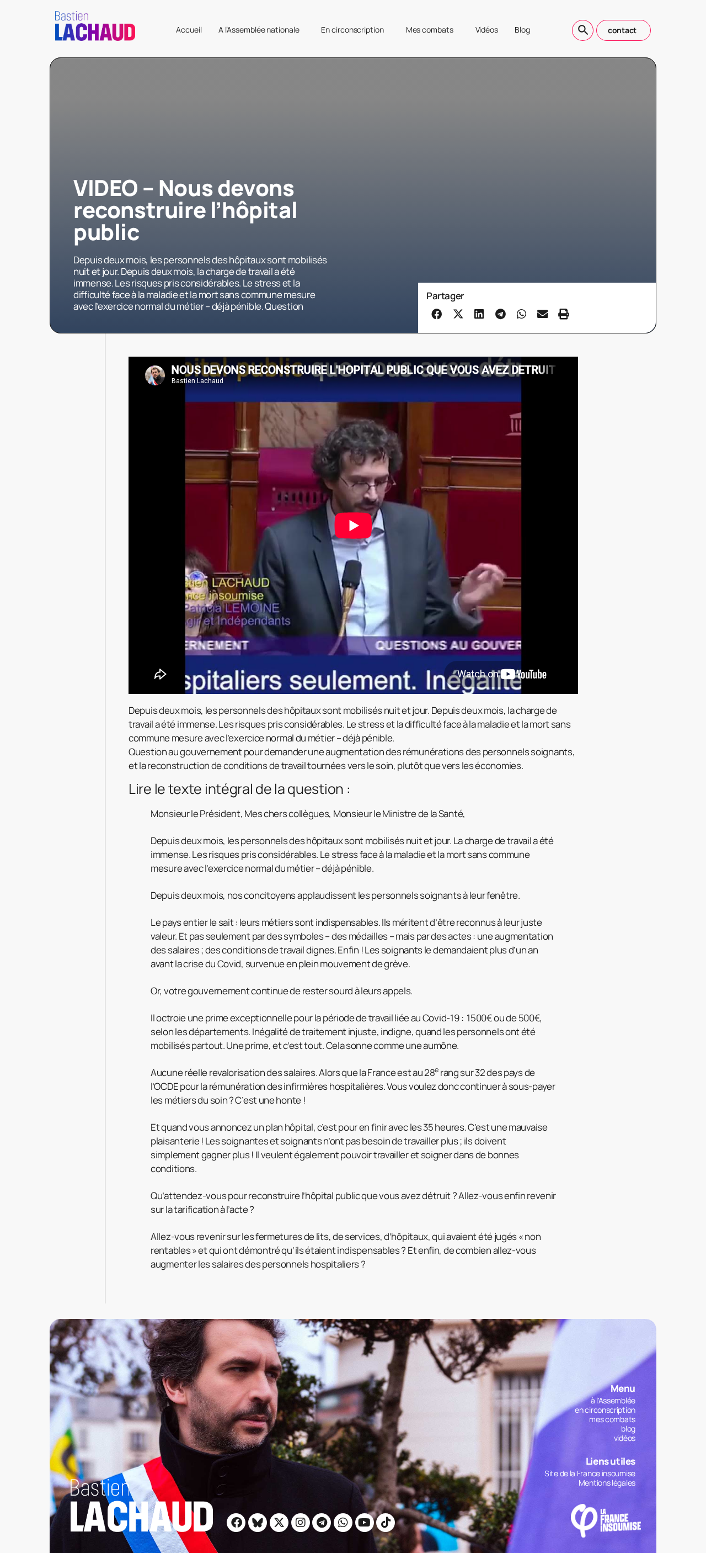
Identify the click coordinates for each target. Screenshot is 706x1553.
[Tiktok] (385, 1522)
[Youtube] (364, 1522)
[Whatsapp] (343, 1522)
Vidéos (486, 29)
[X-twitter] (279, 1522)
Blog (522, 29)
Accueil (188, 29)
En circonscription (352, 29)
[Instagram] (300, 1522)
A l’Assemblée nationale (258, 29)
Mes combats (429, 29)
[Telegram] (321, 1522)
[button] (436, 313)
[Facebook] (236, 1522)
